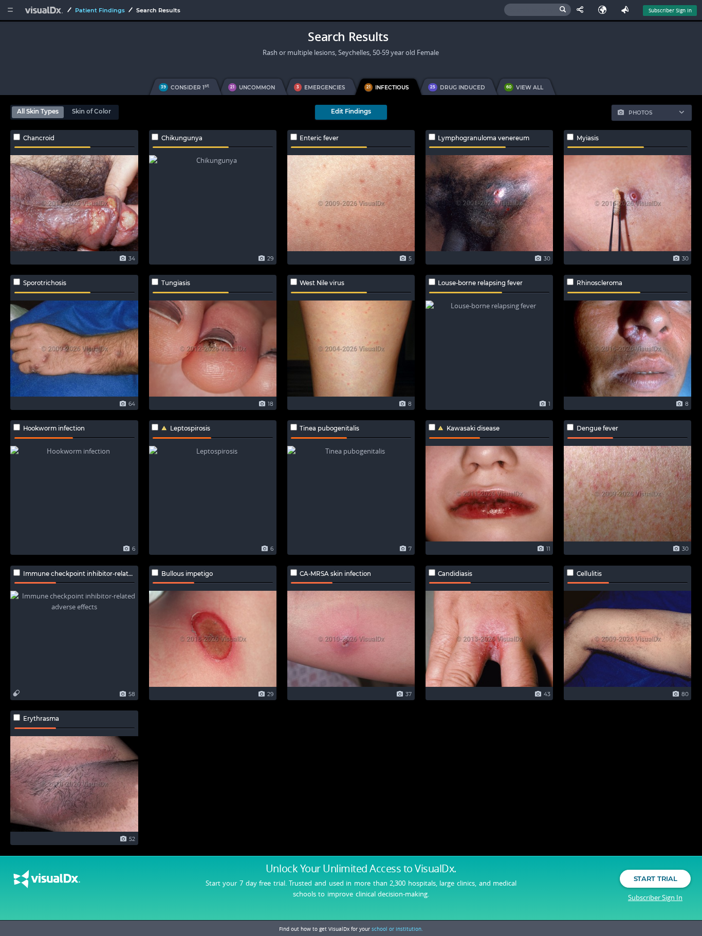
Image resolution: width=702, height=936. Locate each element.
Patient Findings (100, 10)
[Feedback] (627, 10)
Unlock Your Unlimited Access (361, 868)
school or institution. (397, 928)
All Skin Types (38, 111)
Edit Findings (351, 111)
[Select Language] (605, 10)
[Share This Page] (582, 10)
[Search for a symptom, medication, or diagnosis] (537, 10)
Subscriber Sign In (670, 10)
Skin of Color (91, 111)
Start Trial (655, 878)
